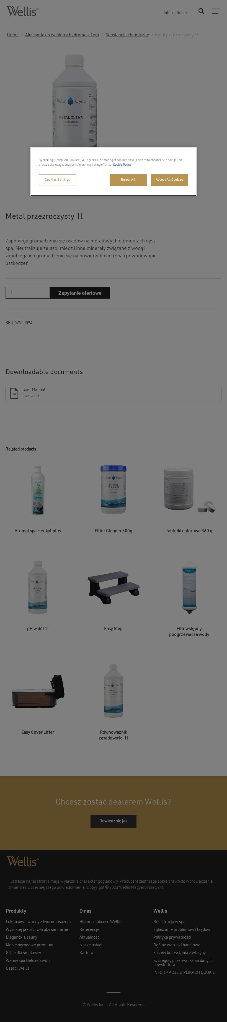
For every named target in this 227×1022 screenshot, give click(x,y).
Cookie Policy (122, 165)
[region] (113, 171)
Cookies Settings (57, 179)
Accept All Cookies (169, 179)
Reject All (128, 179)
